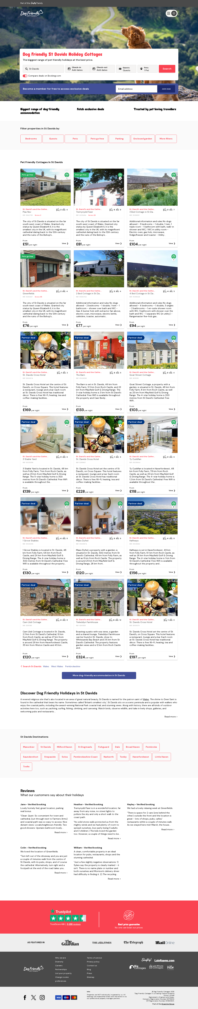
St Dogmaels (85, 747)
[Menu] (172, 13)
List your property (63, 973)
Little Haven (161, 756)
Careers (58, 965)
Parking (119, 138)
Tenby (123, 756)
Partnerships (61, 969)
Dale (117, 747)
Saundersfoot (30, 756)
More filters (166, 138)
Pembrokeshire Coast (86, 756)
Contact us (92, 965)
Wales (146, 699)
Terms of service (94, 958)
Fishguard (103, 747)
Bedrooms (31, 138)
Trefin (26, 766)
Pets (75, 138)
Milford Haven (64, 747)
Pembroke (151, 747)
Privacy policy (93, 961)
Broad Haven (133, 747)
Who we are (60, 958)
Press (89, 973)
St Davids (46, 747)
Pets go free (97, 138)
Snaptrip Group (168, 1004)
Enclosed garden (142, 138)
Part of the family (31, 3)
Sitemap (90, 977)
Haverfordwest (141, 756)
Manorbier (28, 747)
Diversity (59, 961)
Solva (65, 756)
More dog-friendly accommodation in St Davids (99, 675)
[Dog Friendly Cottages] (31, 13)
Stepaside (50, 756)
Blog (89, 969)
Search (167, 68)
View (64, 243)
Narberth (109, 756)
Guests (53, 138)
